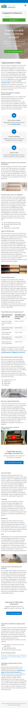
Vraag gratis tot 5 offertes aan (12, 13)
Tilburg (8, 655)
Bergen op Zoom (21, 657)
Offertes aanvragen (14, 613)
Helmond (23, 655)
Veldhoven (3, 658)
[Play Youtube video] (14, 437)
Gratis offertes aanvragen (15, 462)
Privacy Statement (21, 703)
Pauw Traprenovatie (6, 703)
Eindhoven (3, 655)
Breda (12, 655)
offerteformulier (15, 124)
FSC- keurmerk (23, 526)
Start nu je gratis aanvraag (15, 51)
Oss (9, 657)
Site (13, 703)
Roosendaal (4, 657)
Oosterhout (13, 657)
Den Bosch (18, 655)
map (15, 703)
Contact (9, 705)
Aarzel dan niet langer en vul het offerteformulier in (13, 671)
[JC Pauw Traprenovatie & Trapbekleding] (8, 6)
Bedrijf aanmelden (16, 705)
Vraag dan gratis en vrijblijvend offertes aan (13, 352)
